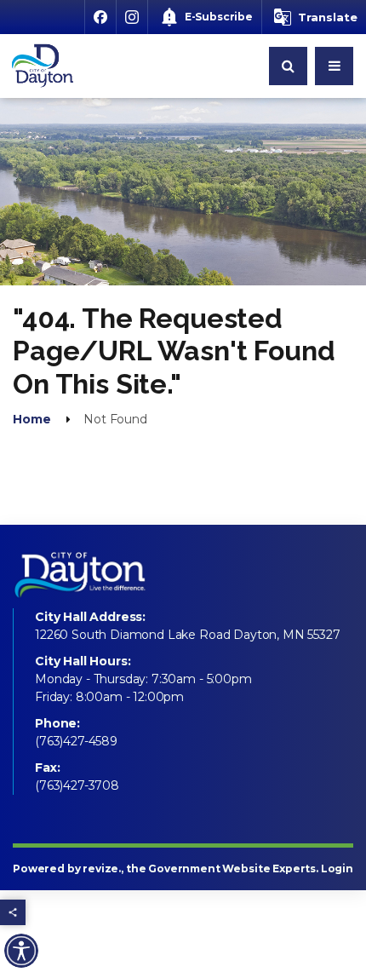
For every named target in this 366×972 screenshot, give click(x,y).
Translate (327, 17)
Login (337, 868)
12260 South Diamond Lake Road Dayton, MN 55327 (187, 634)
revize (100, 868)
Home (31, 419)
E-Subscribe (219, 16)
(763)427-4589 (76, 741)
